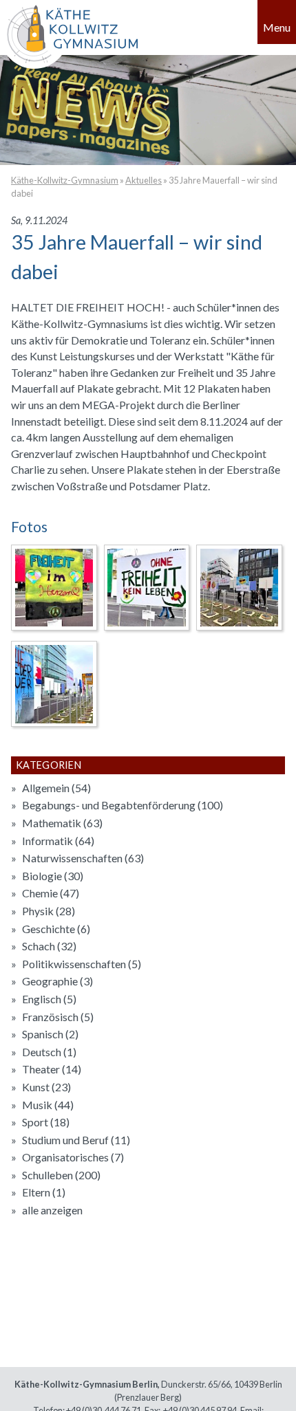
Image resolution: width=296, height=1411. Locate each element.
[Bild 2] (147, 588)
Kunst (46, 1086)
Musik (48, 1104)
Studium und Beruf (76, 1139)
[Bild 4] (54, 684)
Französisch (58, 1016)
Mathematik (62, 822)
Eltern (43, 1192)
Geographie (57, 980)
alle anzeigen (52, 1209)
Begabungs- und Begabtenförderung (122, 804)
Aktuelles (143, 180)
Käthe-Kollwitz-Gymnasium (64, 180)
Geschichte (56, 928)
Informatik (58, 840)
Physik (48, 910)
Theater (51, 1068)
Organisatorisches (73, 1156)
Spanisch (50, 1033)
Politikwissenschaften (81, 963)
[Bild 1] (54, 588)
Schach (49, 945)
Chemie (50, 892)
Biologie (52, 875)
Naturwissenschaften (83, 857)
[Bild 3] (239, 588)
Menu (276, 27)
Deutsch (49, 1051)
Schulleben (61, 1174)
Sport (46, 1121)
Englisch (49, 998)
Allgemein (56, 787)
